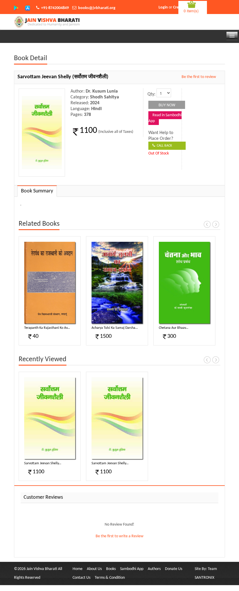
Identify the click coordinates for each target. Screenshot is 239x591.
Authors (154, 569)
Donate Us (173, 569)
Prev (207, 224)
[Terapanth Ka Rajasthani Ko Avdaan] (49, 283)
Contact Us (81, 578)
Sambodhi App (131, 569)
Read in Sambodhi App (165, 118)
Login (163, 7)
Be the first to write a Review (119, 536)
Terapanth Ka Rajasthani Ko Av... (47, 328)
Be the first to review (199, 77)
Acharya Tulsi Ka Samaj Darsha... (115, 328)
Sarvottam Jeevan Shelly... (42, 463)
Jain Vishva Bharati (42, 569)
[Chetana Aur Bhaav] (184, 283)
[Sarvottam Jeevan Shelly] (49, 418)
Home (77, 569)
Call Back (163, 145)
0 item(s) (191, 10)
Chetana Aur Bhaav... (173, 328)
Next (215, 224)
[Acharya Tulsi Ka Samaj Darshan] (117, 283)
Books (111, 569)
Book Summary (37, 191)
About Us (94, 569)
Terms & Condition (110, 578)
